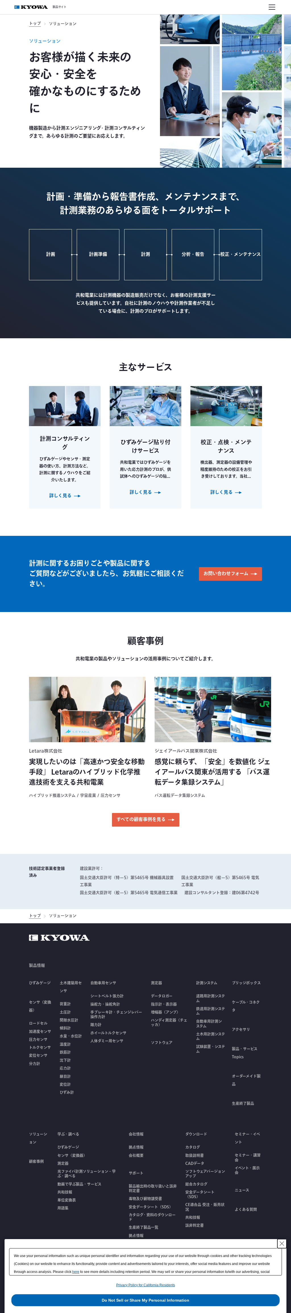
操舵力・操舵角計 (105, 1004)
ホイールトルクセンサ (108, 1033)
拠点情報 (136, 1147)
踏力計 (95, 1024)
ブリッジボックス (246, 983)
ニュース (242, 1190)
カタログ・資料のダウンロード (152, 1217)
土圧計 (65, 1012)
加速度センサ (40, 1031)
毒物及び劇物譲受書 (145, 1198)
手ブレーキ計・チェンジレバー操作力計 (116, 1014)
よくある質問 (246, 1209)
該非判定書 (194, 1225)
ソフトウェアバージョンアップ (205, 1174)
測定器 (62, 1163)
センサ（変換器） (72, 1155)
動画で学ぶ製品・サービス (79, 1184)
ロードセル (38, 1023)
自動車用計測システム (209, 1023)
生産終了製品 (243, 1103)
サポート (136, 1173)
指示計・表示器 (164, 1004)
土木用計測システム (210, 1036)
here (75, 1272)
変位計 (65, 1084)
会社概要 (136, 1155)
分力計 (34, 1063)
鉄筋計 (65, 1052)
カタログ (192, 1147)
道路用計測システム (210, 998)
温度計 (65, 1044)
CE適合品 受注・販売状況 (205, 1207)
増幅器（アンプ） (165, 1012)
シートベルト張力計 (107, 996)
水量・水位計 (71, 1036)
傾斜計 (65, 1028)
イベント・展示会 (247, 1170)
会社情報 (136, 1134)
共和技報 (64, 1192)
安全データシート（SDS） (151, 1207)
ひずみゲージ (40, 983)
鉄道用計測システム (210, 1011)
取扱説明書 (194, 1155)
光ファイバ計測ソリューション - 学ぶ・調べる (86, 1174)
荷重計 (65, 1004)
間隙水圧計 (69, 1020)
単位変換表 (66, 1200)
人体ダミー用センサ (106, 1041)
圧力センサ (38, 1039)
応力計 (65, 1068)
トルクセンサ (40, 1047)
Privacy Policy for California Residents (145, 1285)
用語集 (62, 1208)
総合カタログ (196, 1184)
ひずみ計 (67, 1092)
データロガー (161, 996)
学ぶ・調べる (68, 1134)
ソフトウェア (161, 1043)
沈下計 (65, 1060)
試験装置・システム (210, 1049)
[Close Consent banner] (281, 1243)
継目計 (65, 1076)
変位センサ (38, 1055)
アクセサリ (241, 1029)
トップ (35, 24)
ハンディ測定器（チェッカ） (169, 1022)
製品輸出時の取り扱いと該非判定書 (153, 1188)
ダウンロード (196, 1134)
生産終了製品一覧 (143, 1227)
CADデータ (194, 1163)
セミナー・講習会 (248, 1157)
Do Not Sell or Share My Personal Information (145, 1300)
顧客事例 (36, 1161)
